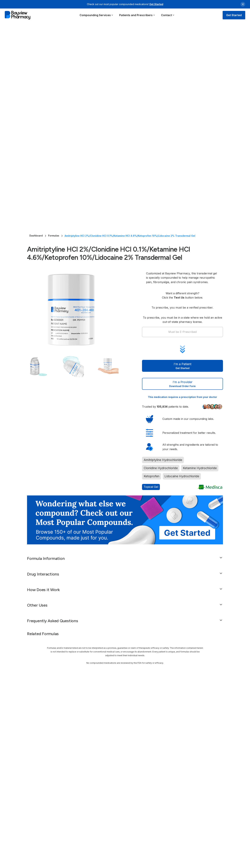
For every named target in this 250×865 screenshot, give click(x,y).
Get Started (156, 4)
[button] (96, 15)
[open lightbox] (77, 309)
